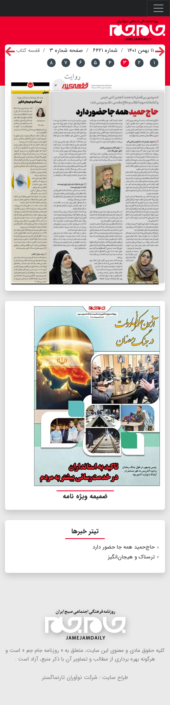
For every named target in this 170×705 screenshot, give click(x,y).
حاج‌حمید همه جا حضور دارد (123, 547)
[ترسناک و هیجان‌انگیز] (30, 187)
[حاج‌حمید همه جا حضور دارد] (107, 187)
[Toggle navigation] (158, 8)
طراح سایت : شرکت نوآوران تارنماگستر (85, 677)
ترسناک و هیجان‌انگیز (131, 557)
